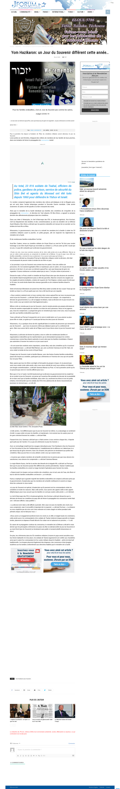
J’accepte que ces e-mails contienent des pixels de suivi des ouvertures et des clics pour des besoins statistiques (96, 105)
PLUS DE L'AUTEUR (37, 700)
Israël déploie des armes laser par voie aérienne (94, 308)
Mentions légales (93, 787)
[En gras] (18, 756)
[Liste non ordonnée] (31, 756)
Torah (70, 12)
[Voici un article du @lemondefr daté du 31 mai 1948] (42, 711)
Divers (90, 12)
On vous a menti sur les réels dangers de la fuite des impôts (95, 249)
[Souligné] (23, 756)
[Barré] (26, 756)
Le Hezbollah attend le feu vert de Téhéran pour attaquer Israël (92, 367)
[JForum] (60, 5)
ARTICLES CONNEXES (19, 700)
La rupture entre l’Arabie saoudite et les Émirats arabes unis (94, 269)
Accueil (14, 12)
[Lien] (39, 756)
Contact (108, 787)
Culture (80, 12)
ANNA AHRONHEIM (36, 130)
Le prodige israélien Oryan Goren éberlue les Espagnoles (95, 288)
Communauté (25, 12)
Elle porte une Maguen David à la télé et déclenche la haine (94, 229)
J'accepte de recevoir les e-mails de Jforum (95, 100)
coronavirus (45, 140)
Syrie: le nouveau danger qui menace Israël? (93, 348)
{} (41, 755)
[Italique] (20, 756)
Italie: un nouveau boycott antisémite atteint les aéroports (93, 190)
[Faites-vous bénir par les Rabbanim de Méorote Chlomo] (60, 30)
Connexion (71, 743)
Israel (36, 12)
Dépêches (18, 46)
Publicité (102, 787)
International (58, 12)
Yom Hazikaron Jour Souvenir (23, 678)
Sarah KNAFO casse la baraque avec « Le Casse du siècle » (95, 328)
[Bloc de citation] (33, 756)
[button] (108, 12)
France (45, 12)
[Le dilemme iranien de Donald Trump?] (65, 711)
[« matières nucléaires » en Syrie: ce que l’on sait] (20, 711)
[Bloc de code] (36, 756)
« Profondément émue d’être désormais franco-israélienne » (94, 210)
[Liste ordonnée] (28, 756)
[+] (44, 755)
